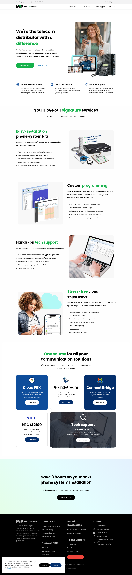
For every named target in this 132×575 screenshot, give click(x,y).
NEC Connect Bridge (48, 551)
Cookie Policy (9, 568)
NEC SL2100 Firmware (74, 533)
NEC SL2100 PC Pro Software (76, 530)
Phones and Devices (48, 533)
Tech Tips (70, 548)
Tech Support (71, 544)
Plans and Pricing (47, 530)
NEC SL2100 (45, 548)
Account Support (73, 551)
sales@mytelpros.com (104, 529)
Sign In (106, 2)
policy (82, 564)
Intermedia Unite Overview (51, 526)
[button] (25, 65)
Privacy (78, 564)
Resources (45, 555)
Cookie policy (71, 564)
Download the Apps (48, 536)
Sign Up (112, 2)
